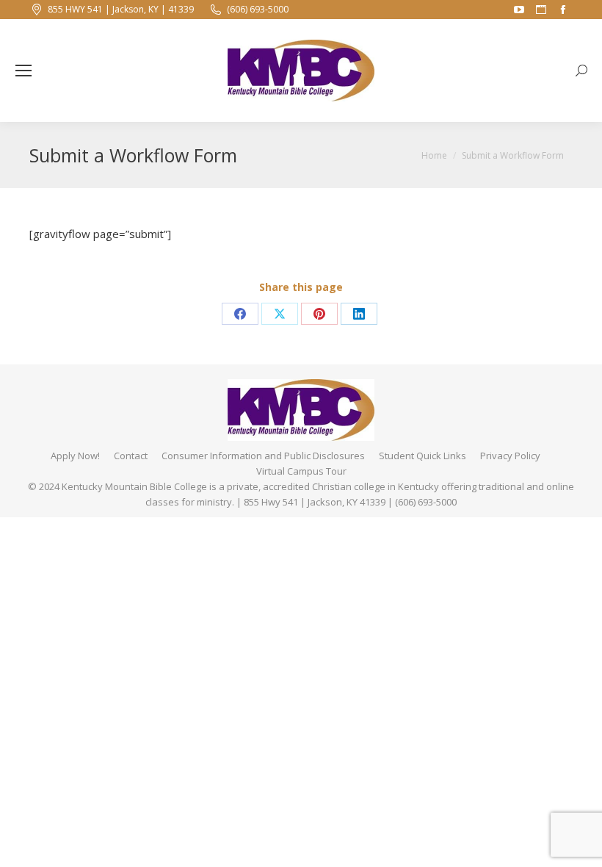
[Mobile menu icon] (23, 70)
